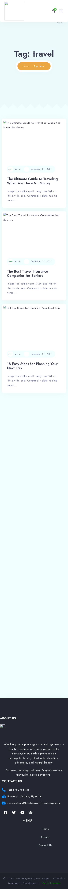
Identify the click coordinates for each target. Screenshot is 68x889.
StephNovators (51, 883)
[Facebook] (5, 812)
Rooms (45, 837)
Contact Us (45, 845)
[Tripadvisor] (30, 812)
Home (26, 66)
